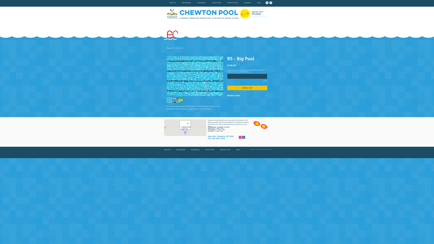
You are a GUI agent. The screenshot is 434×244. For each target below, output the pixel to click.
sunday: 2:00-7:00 (215, 131)
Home (169, 48)
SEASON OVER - (258, 11)
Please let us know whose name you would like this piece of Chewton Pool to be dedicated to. (246, 71)
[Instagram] (267, 2)
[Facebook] (270, 2)
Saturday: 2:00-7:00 (216, 129)
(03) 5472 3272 (218, 138)
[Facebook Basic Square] (243, 137)
